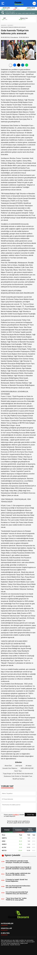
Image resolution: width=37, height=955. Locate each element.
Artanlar (6, 830)
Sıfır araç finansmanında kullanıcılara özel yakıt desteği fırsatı (18, 886)
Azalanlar (18, 830)
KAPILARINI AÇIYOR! (27, 768)
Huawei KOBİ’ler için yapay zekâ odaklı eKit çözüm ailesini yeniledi (20, 13)
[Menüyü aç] (3, 3)
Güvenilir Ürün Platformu (9, 768)
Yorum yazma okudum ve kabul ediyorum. (14, 815)
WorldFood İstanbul (18, 779)
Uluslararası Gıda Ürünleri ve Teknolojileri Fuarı (18, 776)
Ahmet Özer (8, 765)
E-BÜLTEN (5, 933)
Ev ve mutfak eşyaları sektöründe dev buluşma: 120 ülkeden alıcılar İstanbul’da (18, 874)
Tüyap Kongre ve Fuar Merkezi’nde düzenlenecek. (18, 773)
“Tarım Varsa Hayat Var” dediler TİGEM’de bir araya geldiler (16, 899)
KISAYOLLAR (6, 928)
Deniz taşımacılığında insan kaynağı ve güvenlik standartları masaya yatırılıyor (18, 867)
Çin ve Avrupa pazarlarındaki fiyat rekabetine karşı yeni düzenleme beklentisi (17, 892)
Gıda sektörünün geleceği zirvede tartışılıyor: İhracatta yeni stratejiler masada (17, 861)
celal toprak (18, 765)
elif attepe (28, 765)
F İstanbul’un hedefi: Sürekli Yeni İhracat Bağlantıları (17, 880)
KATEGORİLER (7, 923)
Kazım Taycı (18, 771)
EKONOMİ (10, 25)
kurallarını (16, 814)
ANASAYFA (3, 25)
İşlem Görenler (30, 830)
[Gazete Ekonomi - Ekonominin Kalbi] (18, 3)
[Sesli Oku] (10, 65)
